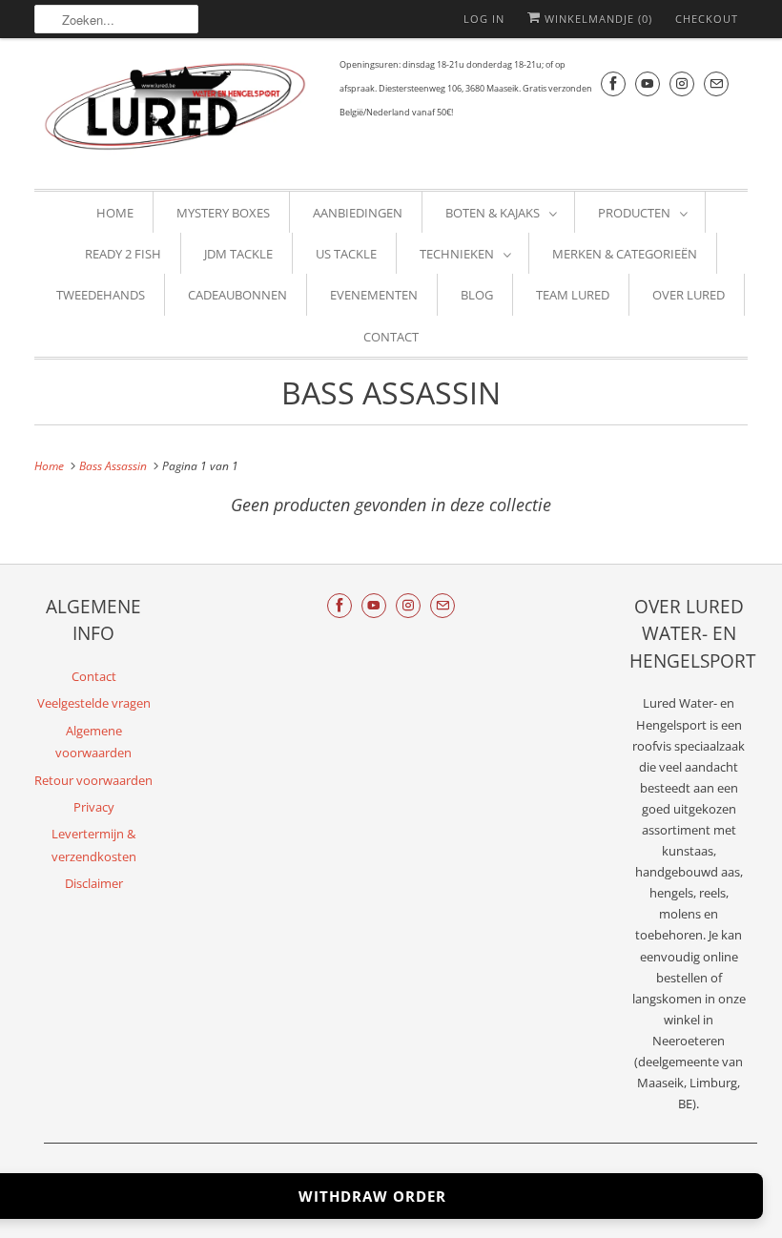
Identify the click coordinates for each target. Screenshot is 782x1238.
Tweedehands (100, 294)
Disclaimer (94, 883)
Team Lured (572, 294)
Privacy (93, 806)
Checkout (706, 18)
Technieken (457, 253)
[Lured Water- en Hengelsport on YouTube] (647, 83)
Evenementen (374, 294)
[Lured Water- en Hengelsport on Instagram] (681, 83)
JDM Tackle (238, 253)
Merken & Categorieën (624, 253)
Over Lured (688, 294)
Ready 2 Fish (123, 253)
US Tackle (346, 253)
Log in (483, 18)
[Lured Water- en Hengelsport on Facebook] (613, 83)
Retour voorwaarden (93, 780)
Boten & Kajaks (492, 212)
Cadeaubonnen (237, 294)
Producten (634, 212)
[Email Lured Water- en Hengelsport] (716, 83)
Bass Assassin (391, 392)
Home (115, 212)
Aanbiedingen (357, 212)
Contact (391, 336)
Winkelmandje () (596, 18)
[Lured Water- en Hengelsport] (177, 111)
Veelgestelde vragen (94, 703)
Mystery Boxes (223, 212)
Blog (477, 294)
